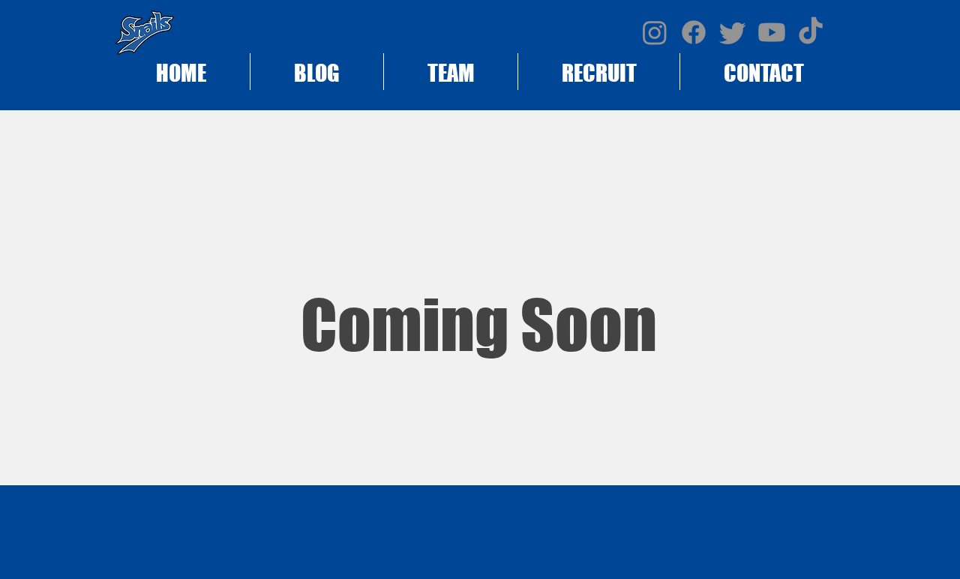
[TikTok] (810, 32)
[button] (599, 71)
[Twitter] (732, 32)
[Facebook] (694, 32)
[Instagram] (654, 32)
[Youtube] (772, 32)
